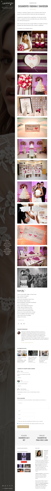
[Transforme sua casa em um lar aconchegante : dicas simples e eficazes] (22, 353)
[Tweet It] (21, 323)
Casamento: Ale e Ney (24, 439)
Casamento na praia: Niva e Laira (42, 439)
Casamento (7, 242)
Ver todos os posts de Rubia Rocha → (27, 342)
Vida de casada (7, 249)
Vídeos (7, 240)
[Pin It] (24, 323)
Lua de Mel (7, 246)
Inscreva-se (24, 461)
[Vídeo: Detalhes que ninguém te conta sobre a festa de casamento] (33, 353)
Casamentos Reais (32, 2)
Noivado (7, 248)
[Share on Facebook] (18, 323)
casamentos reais (21, 320)
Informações (7, 253)
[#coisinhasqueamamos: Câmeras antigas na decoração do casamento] (44, 353)
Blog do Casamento (9, 488)
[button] (20, 466)
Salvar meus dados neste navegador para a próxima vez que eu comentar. (30, 421)
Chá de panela (7, 243)
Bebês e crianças (7, 251)
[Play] (24, 456)
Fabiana (21, 371)
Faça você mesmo (7, 245)
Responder (19, 377)
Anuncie (7, 254)
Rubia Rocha (33, 9)
